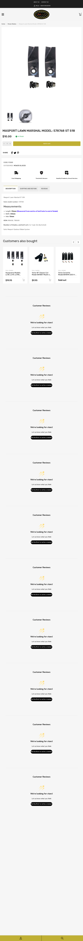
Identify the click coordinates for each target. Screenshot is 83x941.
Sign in (42, 5)
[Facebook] (12, 153)
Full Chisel (9, 270)
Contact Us (44, 2)
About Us (36, 2)
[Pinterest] (18, 153)
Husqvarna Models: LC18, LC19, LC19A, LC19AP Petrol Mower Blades (14, 275)
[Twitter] (15, 153)
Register (47, 5)
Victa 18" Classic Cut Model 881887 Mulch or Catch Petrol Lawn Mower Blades (41, 275)
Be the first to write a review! (41, 333)
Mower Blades (19, 165)
